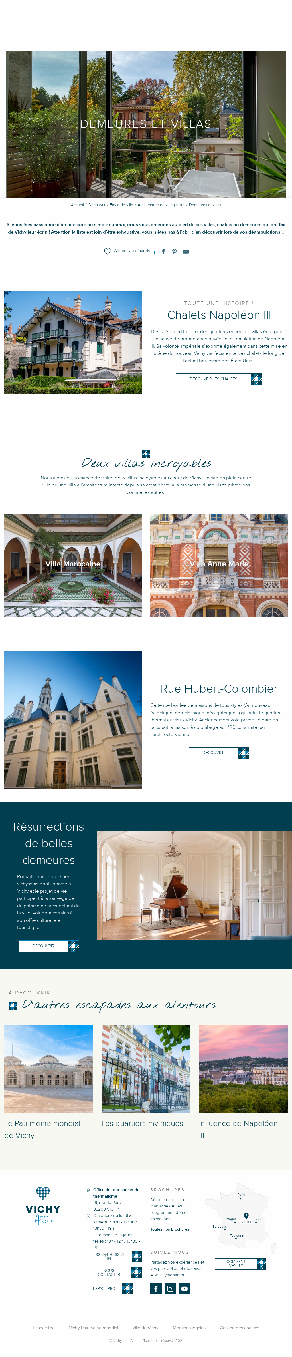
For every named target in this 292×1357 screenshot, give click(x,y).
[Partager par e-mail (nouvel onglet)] (186, 253)
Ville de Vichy (145, 1328)
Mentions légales (189, 1328)
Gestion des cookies (239, 1328)
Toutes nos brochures (170, 1229)
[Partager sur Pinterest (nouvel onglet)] (174, 253)
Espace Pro (44, 1328)
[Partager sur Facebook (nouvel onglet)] (163, 253)
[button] (126, 251)
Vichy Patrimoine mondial (93, 1328)
